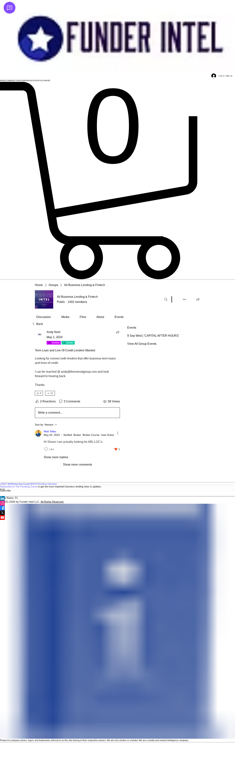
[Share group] (198, 299)
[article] (77, 398)
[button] (3, 80)
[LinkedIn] (117, 498)
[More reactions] (50, 393)
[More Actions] (117, 433)
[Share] (117, 332)
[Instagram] (117, 503)
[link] (43, 317)
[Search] (166, 299)
